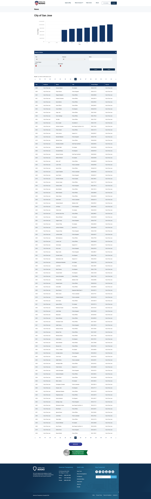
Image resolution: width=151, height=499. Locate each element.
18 (39, 79)
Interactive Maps (80, 479)
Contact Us (115, 495)
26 (80, 79)
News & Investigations (82, 473)
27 (85, 79)
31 (106, 79)
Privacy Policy (99, 495)
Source (107, 84)
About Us (79, 484)
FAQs (93, 495)
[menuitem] (68, 3)
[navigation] (82, 3)
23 (65, 79)
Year (36, 56)
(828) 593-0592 (67, 475)
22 (60, 79)
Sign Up (113, 476)
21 (55, 79)
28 (90, 79)
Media (60, 477)
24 (70, 79)
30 (101, 79)
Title (73, 84)
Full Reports (79, 476)
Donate (113, 3)
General (60, 475)
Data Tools (79, 471)
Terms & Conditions (107, 495)
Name (90, 56)
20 (50, 79)
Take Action (79, 481)
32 (111, 79)
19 (44, 79)
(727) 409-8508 (67, 477)
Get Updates (106, 3)
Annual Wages (38, 62)
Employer (64, 56)
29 (95, 79)
